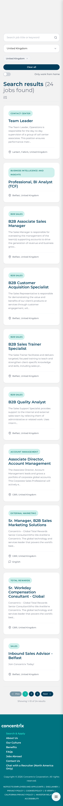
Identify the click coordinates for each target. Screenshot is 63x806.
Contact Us (13, 761)
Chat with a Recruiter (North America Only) (29, 767)
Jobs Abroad (14, 756)
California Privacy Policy (19, 795)
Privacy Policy (15, 791)
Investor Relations (46, 795)
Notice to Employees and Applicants (23, 787)
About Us (12, 738)
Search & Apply (15, 733)
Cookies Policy (34, 791)
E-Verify (49, 791)
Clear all (31, 67)
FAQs (9, 751)
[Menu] (56, 796)
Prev (17, 694)
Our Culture (13, 742)
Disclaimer (52, 787)
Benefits (11, 747)
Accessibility (32, 798)
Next (45, 694)
